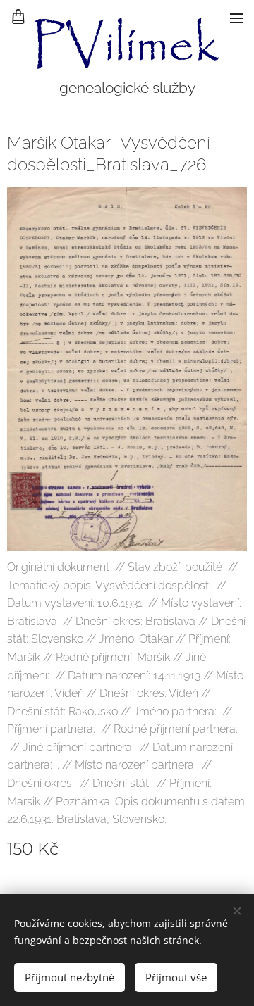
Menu (236, 18)
